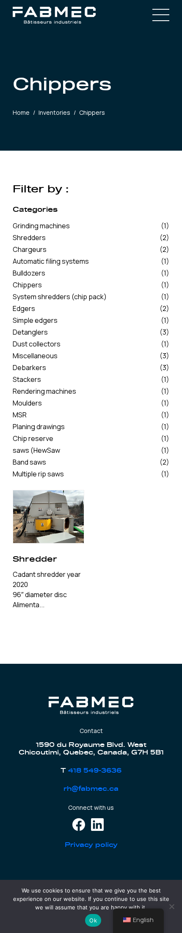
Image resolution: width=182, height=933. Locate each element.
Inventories (54, 112)
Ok (93, 920)
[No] (171, 906)
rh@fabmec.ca (91, 789)
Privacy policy (91, 845)
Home (21, 112)
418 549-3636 (94, 771)
